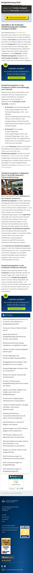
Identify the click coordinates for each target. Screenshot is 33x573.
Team (3, 532)
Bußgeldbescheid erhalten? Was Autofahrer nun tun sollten (15, 363)
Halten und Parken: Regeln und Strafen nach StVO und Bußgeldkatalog (14, 392)
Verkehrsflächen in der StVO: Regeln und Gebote (13, 423)
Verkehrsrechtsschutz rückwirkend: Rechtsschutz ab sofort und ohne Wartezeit (14, 416)
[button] (3, 569)
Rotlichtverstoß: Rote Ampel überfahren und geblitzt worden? (15, 344)
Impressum (5, 519)
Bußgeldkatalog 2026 (11, 2)
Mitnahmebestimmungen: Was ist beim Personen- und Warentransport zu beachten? (15, 443)
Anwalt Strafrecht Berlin (8, 525)
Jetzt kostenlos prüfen (17, 17)
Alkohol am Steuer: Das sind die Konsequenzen (14, 376)
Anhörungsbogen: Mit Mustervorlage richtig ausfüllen (14, 357)
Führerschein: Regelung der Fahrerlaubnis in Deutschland (14, 400)
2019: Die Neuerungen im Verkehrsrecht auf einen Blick (13, 457)
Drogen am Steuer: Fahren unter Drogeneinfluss (15, 451)
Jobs (3, 521)
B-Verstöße (10, 205)
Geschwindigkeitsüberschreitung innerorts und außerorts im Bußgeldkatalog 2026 (15, 321)
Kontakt (4, 514)
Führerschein (20, 32)
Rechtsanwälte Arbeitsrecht (9, 530)
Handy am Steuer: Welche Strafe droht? (15, 329)
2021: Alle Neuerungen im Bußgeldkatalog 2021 (12, 470)
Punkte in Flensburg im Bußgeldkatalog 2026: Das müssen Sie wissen (15, 383)
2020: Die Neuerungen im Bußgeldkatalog (12, 464)
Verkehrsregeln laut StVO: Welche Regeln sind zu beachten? (15, 430)
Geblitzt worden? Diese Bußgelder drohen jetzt (15, 351)
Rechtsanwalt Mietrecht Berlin (10, 527)
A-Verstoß (13, 156)
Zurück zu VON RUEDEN (12, 493)
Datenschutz (5, 517)
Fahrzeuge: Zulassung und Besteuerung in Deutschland (13, 436)
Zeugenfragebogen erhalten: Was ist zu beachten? (15, 370)
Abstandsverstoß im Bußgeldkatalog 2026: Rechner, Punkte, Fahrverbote (14, 337)
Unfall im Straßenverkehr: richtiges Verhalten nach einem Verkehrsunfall (15, 407)
